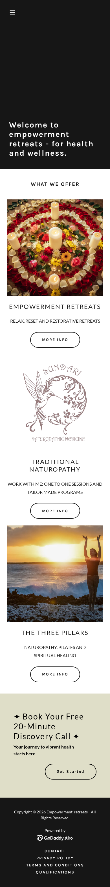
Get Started (71, 771)
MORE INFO (55, 339)
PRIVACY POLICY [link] (55, 858)
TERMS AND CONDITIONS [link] (55, 865)
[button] (18, 12)
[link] (55, 837)
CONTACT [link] (55, 851)
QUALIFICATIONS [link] (55, 872)
